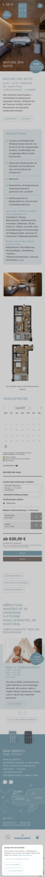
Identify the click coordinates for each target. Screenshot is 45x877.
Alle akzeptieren (15, 871)
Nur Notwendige (13, 864)
